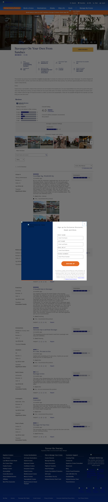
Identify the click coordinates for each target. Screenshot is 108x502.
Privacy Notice (81, 277)
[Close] (84, 224)
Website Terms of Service (71, 279)
